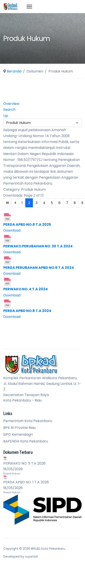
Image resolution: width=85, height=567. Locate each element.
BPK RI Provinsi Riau (19, 428)
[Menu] (29, 6)
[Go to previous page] (15, 202)
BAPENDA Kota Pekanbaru (25, 441)
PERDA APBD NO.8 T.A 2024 (27, 310)
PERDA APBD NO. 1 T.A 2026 (26, 482)
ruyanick (31, 556)
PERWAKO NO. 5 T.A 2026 (24, 463)
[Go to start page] (7, 202)
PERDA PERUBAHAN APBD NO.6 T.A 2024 (38, 267)
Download (11, 230)
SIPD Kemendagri (18, 434)
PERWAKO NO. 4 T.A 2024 (25, 289)
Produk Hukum (11, 473)
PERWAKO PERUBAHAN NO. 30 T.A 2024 (38, 246)
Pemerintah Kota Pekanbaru (27, 421)
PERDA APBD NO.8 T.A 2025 (27, 224)
